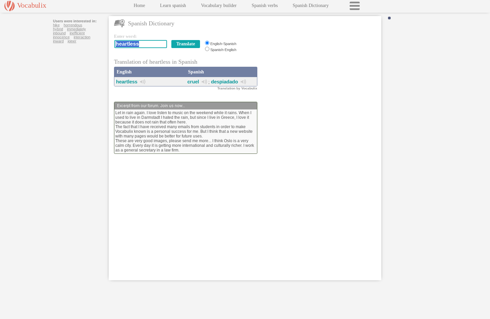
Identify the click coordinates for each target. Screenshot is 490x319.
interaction (82, 37)
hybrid (58, 29)
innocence (61, 37)
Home (139, 5)
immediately (76, 29)
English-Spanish (223, 44)
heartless (126, 81)
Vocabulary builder (219, 5)
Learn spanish (173, 5)
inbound (59, 33)
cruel (193, 81)
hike (56, 25)
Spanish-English (223, 50)
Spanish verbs (265, 5)
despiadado (224, 81)
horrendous (73, 25)
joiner (72, 41)
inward (58, 41)
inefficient (77, 33)
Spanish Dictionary (311, 5)
